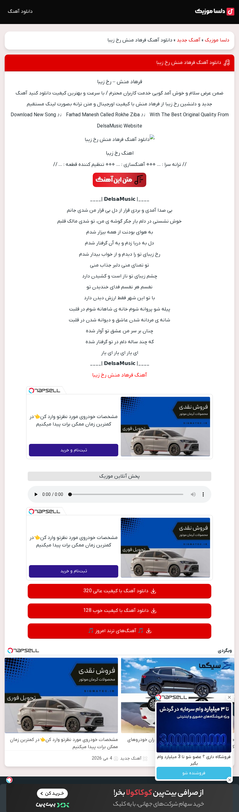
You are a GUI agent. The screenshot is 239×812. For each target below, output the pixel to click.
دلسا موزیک (217, 40)
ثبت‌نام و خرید (73, 450)
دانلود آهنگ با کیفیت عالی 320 (115, 591)
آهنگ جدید (188, 40)
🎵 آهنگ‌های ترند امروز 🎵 (116, 631)
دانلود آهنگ (20, 11)
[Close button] (229, 697)
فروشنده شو (193, 773)
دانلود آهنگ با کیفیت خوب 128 (116, 611)
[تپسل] (31, 390)
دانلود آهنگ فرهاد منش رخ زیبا (188, 63)
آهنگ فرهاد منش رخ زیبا (119, 375)
